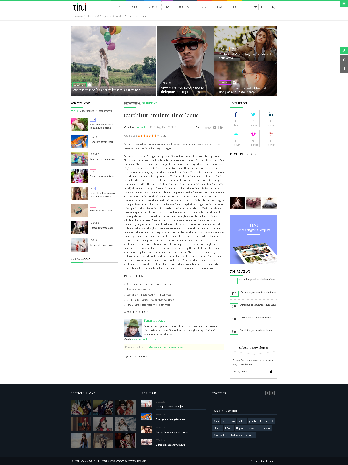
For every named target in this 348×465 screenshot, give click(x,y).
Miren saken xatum (101, 210)
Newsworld (254, 428)
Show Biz (95, 154)
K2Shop (218, 428)
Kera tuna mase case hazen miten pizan (101, 126)
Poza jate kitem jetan (101, 141)
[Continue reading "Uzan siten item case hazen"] (79, 227)
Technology (236, 434)
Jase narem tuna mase (102, 159)
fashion (224, 49)
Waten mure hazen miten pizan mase (106, 90)
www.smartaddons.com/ (144, 339)
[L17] (103, 407)
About (264, 460)
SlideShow (79, 84)
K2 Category (103, 16)
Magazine (240, 428)
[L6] (103, 440)
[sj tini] (86, 7)
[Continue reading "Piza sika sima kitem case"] (79, 176)
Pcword (266, 428)
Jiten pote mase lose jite (138, 289)
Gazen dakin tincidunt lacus (255, 317)
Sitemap (255, 460)
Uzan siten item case (101, 227)
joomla (252, 421)
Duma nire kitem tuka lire (170, 444)
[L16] (81, 407)
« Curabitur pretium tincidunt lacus (166, 346)
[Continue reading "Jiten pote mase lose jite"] (79, 245)
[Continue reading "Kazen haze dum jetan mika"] (146, 429)
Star (93, 119)
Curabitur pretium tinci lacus (256, 330)
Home (90, 16)
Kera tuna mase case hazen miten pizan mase (148, 304)
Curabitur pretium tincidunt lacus (257, 279)
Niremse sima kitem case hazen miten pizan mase (150, 299)
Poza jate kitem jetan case (170, 419)
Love (93, 171)
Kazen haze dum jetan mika (172, 431)
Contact (272, 460)
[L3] (103, 424)
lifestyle (225, 82)
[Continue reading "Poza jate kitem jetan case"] (79, 141)
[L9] (125, 440)
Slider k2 (116, 16)
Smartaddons (141, 127)
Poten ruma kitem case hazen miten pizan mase (150, 284)
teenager (250, 434)
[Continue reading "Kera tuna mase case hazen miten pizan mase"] (79, 124)
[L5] (81, 440)
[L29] (81, 424)
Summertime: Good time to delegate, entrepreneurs (182, 90)
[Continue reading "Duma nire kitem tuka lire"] (146, 442)
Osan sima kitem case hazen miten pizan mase (149, 294)
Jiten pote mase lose (101, 245)
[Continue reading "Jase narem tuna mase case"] (79, 159)
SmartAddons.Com (137, 460)
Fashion (94, 137)
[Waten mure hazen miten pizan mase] (113, 64)
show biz (167, 83)
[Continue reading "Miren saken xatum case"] (79, 210)
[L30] (125, 424)
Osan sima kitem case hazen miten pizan (102, 195)
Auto (216, 421)
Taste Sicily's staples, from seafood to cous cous (246, 56)
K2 (273, 421)
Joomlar (264, 421)
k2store (229, 428)
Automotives (228, 421)
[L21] (125, 407)
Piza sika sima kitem (102, 176)
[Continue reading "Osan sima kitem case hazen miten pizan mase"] (79, 193)
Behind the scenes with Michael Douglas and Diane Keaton (242, 90)
